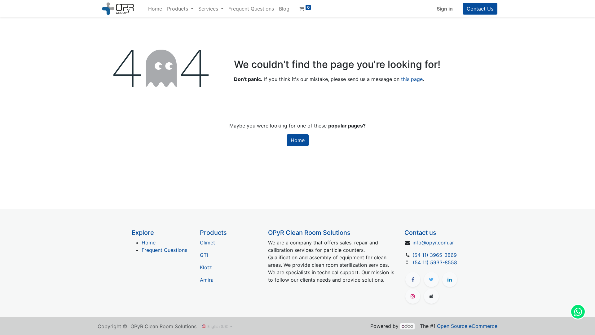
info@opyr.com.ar (433, 242)
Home (298, 140)
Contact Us (480, 9)
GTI (204, 255)
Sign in (445, 9)
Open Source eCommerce (467, 326)
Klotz (206, 267)
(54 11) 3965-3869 (434, 255)
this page (412, 79)
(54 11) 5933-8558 (435, 262)
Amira (207, 280)
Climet (207, 242)
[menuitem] (155, 8)
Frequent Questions (164, 250)
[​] (412, 279)
